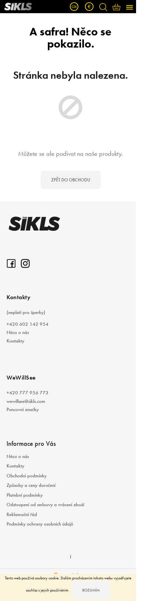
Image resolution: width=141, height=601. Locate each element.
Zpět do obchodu (70, 180)
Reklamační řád (22, 514)
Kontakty (15, 341)
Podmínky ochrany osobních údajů (40, 524)
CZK (74, 7)
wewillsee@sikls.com (26, 401)
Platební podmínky (25, 495)
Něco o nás (18, 332)
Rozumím (91, 590)
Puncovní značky (23, 409)
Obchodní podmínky (27, 475)
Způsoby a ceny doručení (31, 485)
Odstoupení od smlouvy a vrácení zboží (45, 504)
